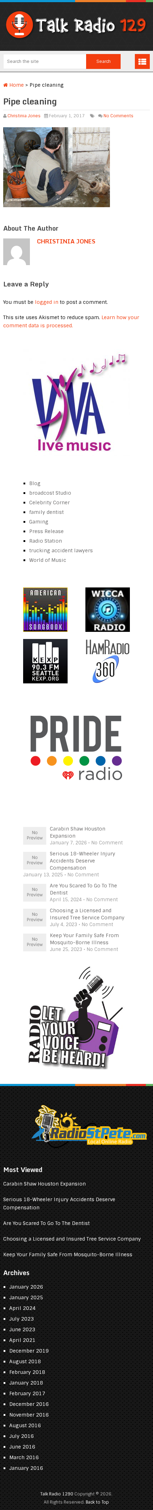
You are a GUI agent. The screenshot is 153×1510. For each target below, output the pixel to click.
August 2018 (25, 1361)
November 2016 (29, 1415)
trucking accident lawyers (61, 550)
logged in (46, 302)
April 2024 (22, 1308)
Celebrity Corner (49, 502)
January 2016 (26, 1468)
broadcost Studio (50, 493)
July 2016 (21, 1436)
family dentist (46, 512)
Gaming (38, 521)
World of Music (47, 560)
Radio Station (45, 541)
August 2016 (25, 1425)
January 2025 (26, 1297)
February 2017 (27, 1393)
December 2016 (29, 1404)
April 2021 (22, 1340)
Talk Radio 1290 (56, 1494)
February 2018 (27, 1372)
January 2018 (26, 1383)
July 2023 (21, 1319)
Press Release (46, 531)
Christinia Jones (24, 116)
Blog (35, 483)
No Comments (118, 116)
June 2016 (22, 1447)
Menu (142, 61)
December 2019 (29, 1351)
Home (16, 85)
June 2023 (22, 1329)
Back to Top (97, 1502)
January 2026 (26, 1287)
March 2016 (24, 1457)
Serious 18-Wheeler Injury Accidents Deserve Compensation (82, 860)
